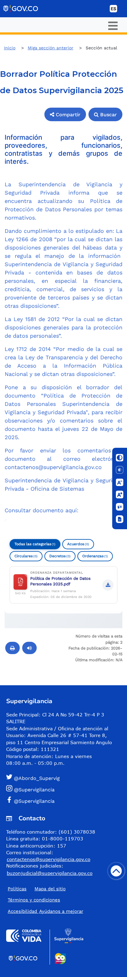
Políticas (17, 889)
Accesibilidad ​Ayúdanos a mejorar (45, 911)
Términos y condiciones (34, 900)
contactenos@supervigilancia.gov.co (53, 467)
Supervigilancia (29, 701)
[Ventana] (119, 519)
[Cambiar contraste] (119, 457)
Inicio (9, 47)
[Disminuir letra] (119, 482)
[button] (65, 114)
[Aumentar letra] (119, 494)
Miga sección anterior (50, 47)
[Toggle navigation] (112, 25)
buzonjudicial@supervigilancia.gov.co (49, 873)
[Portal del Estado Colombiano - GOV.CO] (21, 8)
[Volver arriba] (116, 871)
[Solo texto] (119, 470)
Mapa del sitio (50, 889)
